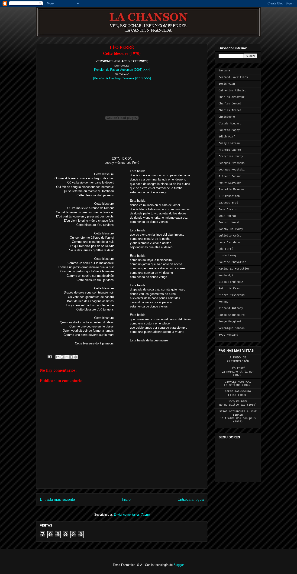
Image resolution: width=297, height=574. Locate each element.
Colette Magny (229, 130)
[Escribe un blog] (62, 357)
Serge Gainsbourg (232, 315)
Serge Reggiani (230, 321)
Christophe (227, 117)
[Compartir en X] (66, 357)
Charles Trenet (230, 110)
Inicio (126, 499)
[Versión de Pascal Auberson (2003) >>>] (122, 69)
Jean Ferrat (227, 216)
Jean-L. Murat (229, 222)
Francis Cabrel (230, 150)
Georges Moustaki (232, 169)
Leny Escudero (229, 242)
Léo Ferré (226, 249)
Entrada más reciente (57, 499)
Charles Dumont (230, 103)
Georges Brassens (232, 163)
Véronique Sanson (232, 328)
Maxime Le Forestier (234, 268)
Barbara (224, 70)
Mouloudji (226, 275)
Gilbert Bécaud (230, 176)
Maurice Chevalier (232, 262)
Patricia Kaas (229, 288)
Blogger (179, 565)
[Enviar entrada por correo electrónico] (49, 356)
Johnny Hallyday (231, 229)
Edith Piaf (227, 136)
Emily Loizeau (229, 143)
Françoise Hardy (231, 156)
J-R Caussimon (229, 196)
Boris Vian (227, 84)
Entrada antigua (191, 499)
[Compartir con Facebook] (71, 357)
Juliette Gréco (230, 235)
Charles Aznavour (232, 97)
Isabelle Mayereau (232, 189)
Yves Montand (228, 335)
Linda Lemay (227, 255)
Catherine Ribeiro (232, 90)
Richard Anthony (231, 308)
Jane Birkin (227, 209)
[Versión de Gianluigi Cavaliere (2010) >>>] (122, 78)
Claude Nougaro (230, 123)
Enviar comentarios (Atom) (132, 514)
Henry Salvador (230, 183)
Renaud (223, 302)
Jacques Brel (228, 202)
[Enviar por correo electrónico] (57, 357)
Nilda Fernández (231, 282)
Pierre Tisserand (232, 295)
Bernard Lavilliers (233, 77)
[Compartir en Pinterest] (75, 357)
